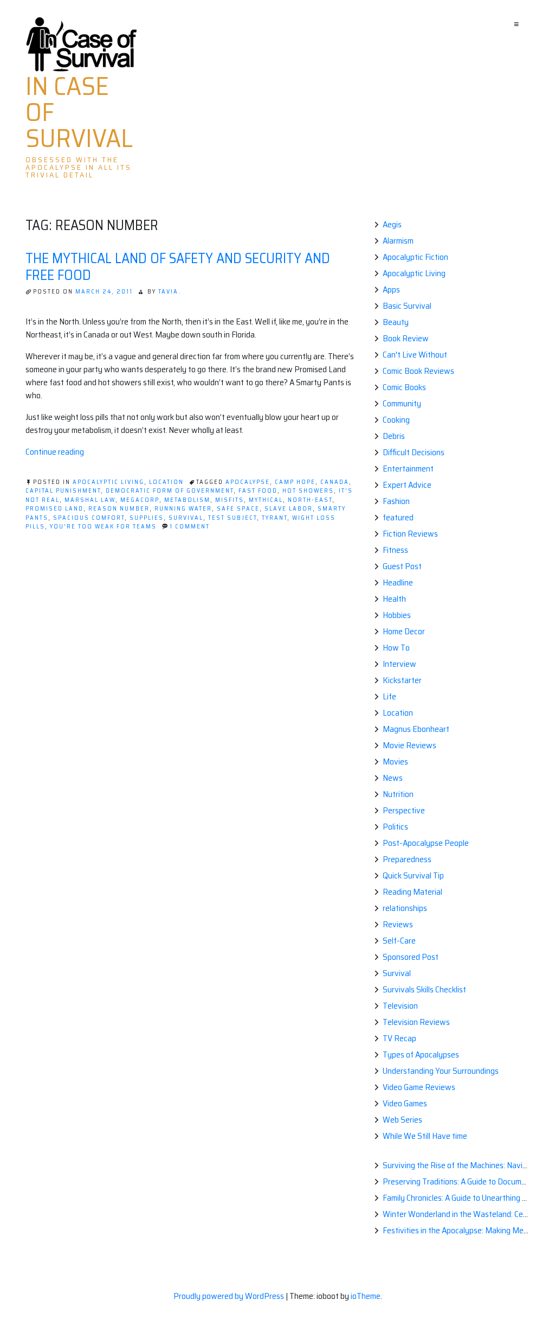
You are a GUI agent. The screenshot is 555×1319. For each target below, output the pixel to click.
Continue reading (54, 451)
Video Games (405, 1103)
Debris (394, 436)
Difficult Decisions (413, 452)
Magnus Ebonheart (416, 729)
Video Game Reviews (419, 1087)
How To (396, 647)
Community (402, 403)
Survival (397, 973)
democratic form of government (170, 490)
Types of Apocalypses (421, 1054)
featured (398, 517)
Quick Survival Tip (413, 875)
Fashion (396, 501)
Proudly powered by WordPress (229, 1296)
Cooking (396, 419)
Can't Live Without (415, 354)
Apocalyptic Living (108, 482)
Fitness (395, 550)
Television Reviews (416, 1022)
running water (183, 508)
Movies (395, 761)
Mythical (266, 500)
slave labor (288, 508)
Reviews (398, 924)
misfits (229, 500)
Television (400, 1005)
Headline (398, 582)
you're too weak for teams (103, 526)
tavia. (169, 291)
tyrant (274, 517)
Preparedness (407, 859)
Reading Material (412, 892)
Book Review (406, 338)
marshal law (89, 500)
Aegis (392, 224)
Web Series (402, 1119)
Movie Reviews (409, 745)
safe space (238, 508)
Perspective (404, 810)
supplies (147, 517)
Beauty (396, 322)
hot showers (308, 490)
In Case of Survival (79, 112)
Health (394, 599)
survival (186, 517)
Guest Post (402, 566)
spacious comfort (89, 517)
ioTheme (365, 1296)
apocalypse (247, 482)
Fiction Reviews (410, 533)
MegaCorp (139, 500)
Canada (334, 482)
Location (166, 482)
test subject (232, 517)
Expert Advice (407, 485)
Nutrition (398, 794)
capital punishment (63, 490)
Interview (399, 664)
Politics (395, 826)
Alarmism (398, 240)
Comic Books (404, 387)
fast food (258, 490)
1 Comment (190, 526)
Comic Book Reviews (418, 371)
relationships (405, 908)
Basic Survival (407, 306)
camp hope (295, 482)
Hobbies (397, 615)
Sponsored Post (410, 957)
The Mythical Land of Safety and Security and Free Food (177, 266)
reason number (119, 508)
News (393, 778)
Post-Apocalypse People (426, 843)
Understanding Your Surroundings (441, 1071)
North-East (310, 500)
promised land (54, 508)
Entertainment (408, 468)
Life (389, 696)
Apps (391, 289)
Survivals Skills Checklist (424, 989)
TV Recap (399, 1038)
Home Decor (404, 631)
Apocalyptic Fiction (415, 257)
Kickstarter (402, 680)
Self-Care (399, 940)
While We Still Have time (425, 1136)
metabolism (187, 500)
